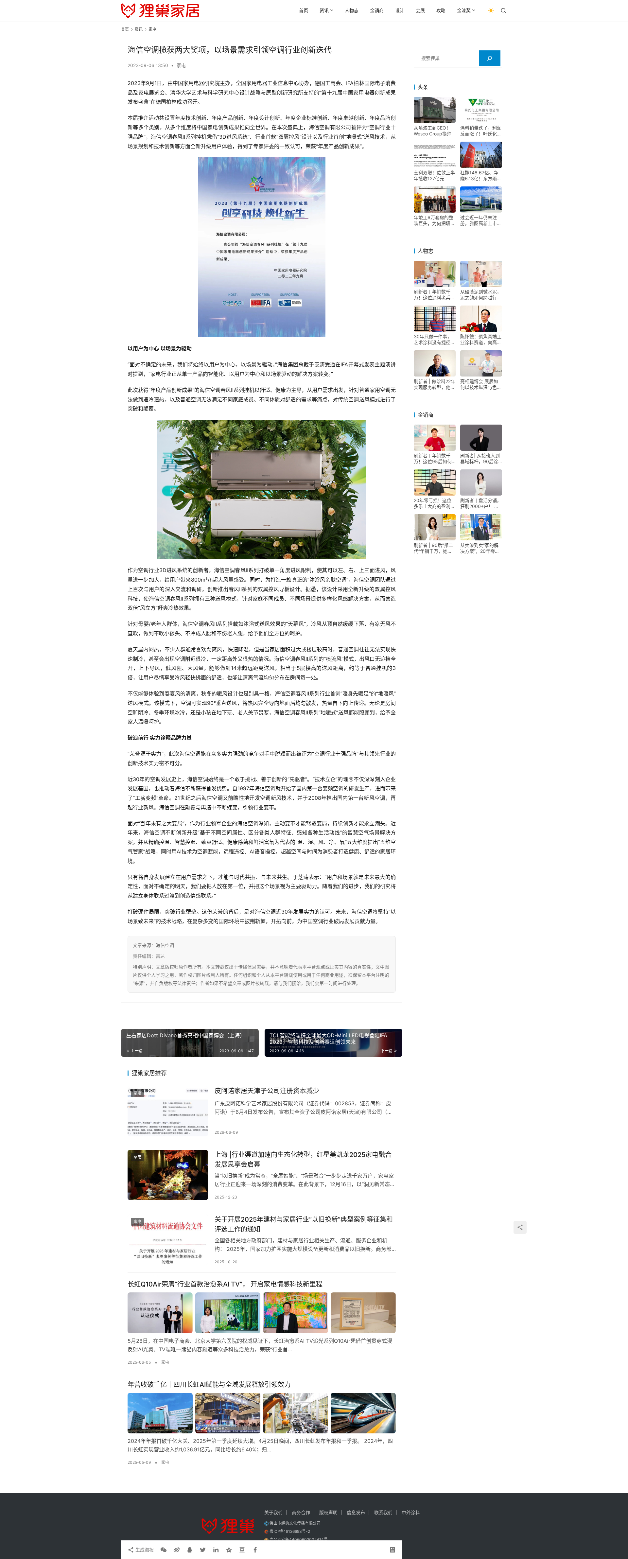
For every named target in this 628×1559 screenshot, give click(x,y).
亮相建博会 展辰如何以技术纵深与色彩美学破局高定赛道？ (480, 384)
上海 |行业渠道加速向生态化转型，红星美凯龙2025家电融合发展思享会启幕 (303, 1159)
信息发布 (356, 1512)
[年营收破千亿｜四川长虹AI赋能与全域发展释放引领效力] (262, 1413)
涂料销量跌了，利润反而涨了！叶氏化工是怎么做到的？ (480, 131)
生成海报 (144, 1549)
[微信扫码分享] (163, 1550)
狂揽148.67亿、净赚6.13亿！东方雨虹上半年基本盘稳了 (480, 176)
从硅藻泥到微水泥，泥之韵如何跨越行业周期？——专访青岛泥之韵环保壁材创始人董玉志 (480, 295)
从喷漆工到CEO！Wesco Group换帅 (432, 130)
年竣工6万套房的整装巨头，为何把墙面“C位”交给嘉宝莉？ (434, 220)
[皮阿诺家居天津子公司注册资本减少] (168, 1111)
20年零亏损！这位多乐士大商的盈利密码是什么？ (434, 503)
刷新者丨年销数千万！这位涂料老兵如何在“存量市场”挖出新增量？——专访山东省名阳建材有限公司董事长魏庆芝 (434, 295)
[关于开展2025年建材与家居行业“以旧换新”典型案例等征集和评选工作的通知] (168, 1240)
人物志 (351, 10)
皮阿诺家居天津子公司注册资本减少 (267, 1091)
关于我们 (273, 1512)
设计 (399, 10)
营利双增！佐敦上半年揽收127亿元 (434, 175)
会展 (420, 10)
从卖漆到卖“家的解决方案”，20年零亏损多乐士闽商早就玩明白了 (480, 548)
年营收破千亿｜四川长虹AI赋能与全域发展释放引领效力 (209, 1385)
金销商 (377, 10)
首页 (303, 10)
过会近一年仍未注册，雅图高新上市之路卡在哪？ (480, 220)
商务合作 (301, 1512)
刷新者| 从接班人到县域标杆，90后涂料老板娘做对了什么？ (480, 458)
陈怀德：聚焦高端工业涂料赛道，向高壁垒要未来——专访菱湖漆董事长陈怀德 (480, 339)
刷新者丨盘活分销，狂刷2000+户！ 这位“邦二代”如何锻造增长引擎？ (480, 503)
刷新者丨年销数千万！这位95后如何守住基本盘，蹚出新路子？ (434, 458)
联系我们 (383, 1512)
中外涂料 (411, 1512)
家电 (181, 65)
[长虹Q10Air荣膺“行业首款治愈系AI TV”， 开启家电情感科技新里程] (262, 1312)
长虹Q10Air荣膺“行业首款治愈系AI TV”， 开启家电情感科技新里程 (225, 1284)
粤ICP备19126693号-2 (290, 1531)
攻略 (440, 10)
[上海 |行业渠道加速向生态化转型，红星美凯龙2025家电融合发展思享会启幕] (168, 1175)
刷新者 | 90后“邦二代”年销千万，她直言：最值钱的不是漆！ (433, 548)
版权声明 (328, 1512)
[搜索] (489, 58)
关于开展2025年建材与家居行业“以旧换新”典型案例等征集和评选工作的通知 (304, 1224)
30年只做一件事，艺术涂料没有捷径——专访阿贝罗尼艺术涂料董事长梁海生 (434, 339)
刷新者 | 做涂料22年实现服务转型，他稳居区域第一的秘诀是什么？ (434, 384)
